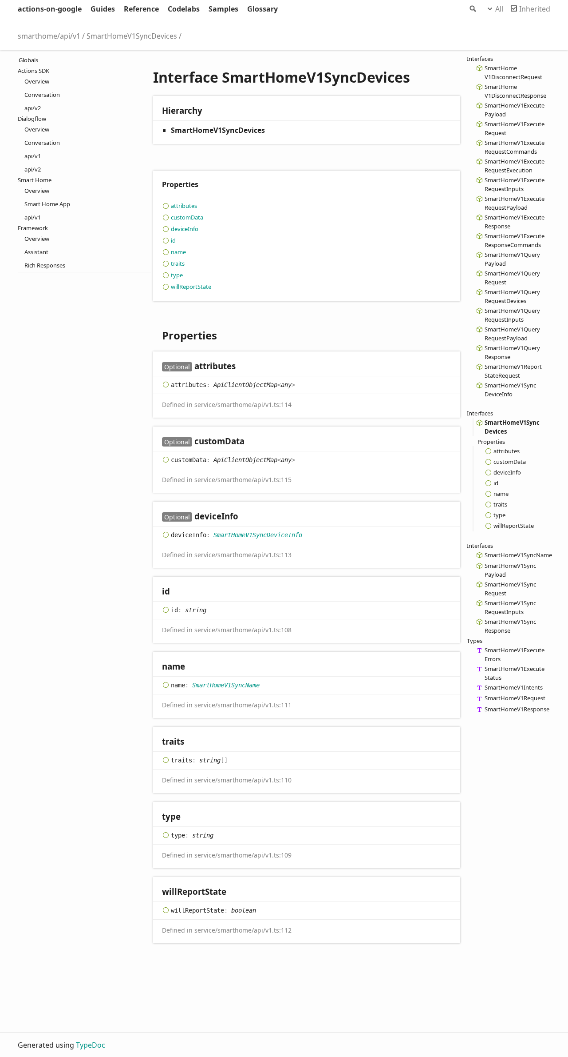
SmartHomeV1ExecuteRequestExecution (514, 165)
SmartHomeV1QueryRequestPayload (512, 333)
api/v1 (32, 156)
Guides (103, 9)
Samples (223, 9)
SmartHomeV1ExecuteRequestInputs (514, 184)
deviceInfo (184, 229)
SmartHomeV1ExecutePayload (514, 109)
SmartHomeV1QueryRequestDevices (512, 296)
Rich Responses (44, 265)
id (173, 240)
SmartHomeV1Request (515, 698)
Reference (141, 9)
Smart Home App (47, 204)
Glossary (262, 9)
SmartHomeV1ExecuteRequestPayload (514, 203)
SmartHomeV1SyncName (226, 685)
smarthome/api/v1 (49, 36)
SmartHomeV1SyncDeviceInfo (257, 534)
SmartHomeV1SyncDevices (132, 36)
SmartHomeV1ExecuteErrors (514, 654)
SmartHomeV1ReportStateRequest (513, 371)
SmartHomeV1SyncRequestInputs (510, 607)
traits (178, 263)
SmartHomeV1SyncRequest (510, 588)
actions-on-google (50, 9)
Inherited (534, 9)
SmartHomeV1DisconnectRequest (513, 72)
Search (472, 9)
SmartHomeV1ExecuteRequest (514, 128)
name (178, 252)
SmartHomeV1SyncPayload (510, 570)
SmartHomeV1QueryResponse (512, 352)
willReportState (191, 287)
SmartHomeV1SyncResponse (510, 626)
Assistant (36, 252)
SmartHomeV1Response (517, 709)
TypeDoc (90, 1045)
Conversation (42, 95)
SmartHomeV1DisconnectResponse (515, 91)
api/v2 (32, 108)
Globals (28, 60)
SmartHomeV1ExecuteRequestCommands (514, 147)
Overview (36, 81)
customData (187, 217)
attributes (184, 206)
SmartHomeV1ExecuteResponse (514, 221)
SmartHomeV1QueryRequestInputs (512, 315)
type (177, 275)
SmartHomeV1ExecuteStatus (514, 673)
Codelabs (184, 9)
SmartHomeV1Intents (514, 687)
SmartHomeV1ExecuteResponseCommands (514, 240)
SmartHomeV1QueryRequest (512, 277)
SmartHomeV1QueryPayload (512, 259)
